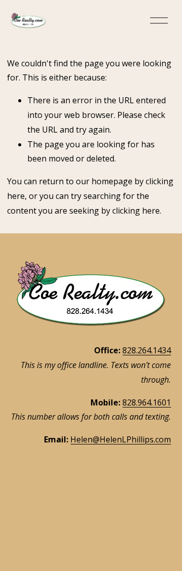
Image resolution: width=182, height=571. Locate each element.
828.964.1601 (146, 402)
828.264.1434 (146, 350)
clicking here (136, 210)
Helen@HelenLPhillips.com (120, 439)
